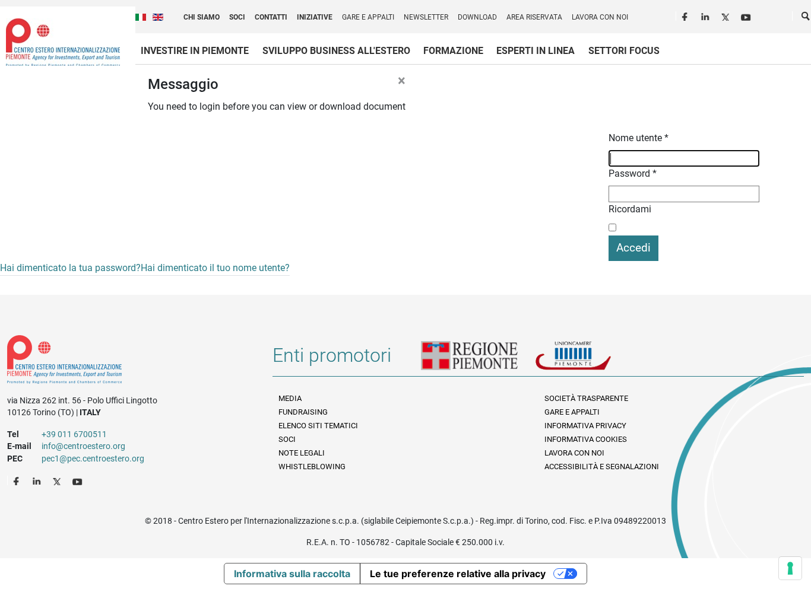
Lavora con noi (600, 17)
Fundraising (303, 411)
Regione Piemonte (478, 360)
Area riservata (534, 17)
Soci (237, 17)
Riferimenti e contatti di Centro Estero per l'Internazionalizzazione (126, 362)
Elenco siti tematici (318, 425)
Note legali (301, 452)
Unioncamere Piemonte (589, 360)
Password (633, 173)
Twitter (727, 15)
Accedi (633, 247)
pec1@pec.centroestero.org (93, 458)
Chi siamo (201, 17)
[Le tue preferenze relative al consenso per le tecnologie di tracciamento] (790, 568)
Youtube (747, 15)
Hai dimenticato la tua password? (70, 267)
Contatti (271, 17)
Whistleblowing (312, 466)
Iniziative (314, 17)
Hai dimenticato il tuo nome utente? (215, 267)
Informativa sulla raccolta (292, 574)
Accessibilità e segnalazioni (601, 466)
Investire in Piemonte (195, 50)
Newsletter (426, 17)
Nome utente (639, 138)
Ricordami (630, 209)
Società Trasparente (586, 398)
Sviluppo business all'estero (336, 50)
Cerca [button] (806, 18)
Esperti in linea (535, 50)
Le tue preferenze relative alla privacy (458, 574)
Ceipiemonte (63, 42)
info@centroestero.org (83, 446)
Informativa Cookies (585, 439)
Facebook (686, 15)
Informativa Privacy (585, 425)
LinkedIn (706, 15)
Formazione (453, 50)
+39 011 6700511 (74, 434)
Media (290, 398)
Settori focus (624, 50)
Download (477, 17)
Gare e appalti (368, 17)
